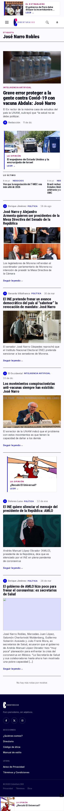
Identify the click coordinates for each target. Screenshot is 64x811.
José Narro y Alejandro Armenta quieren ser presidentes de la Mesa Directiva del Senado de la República (31, 218)
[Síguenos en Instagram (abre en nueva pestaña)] (22, 720)
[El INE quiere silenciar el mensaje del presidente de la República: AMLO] (32, 531)
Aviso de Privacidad (13, 766)
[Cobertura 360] (24, 22)
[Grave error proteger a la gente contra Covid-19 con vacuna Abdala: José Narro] (32, 67)
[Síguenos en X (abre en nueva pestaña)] (14, 720)
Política (33, 206)
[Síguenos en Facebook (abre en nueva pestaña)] (6, 720)
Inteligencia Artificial (17, 87)
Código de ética (11, 747)
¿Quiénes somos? (13, 735)
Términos (20, 788)
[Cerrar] (61, 795)
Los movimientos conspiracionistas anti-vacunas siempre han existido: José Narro (29, 387)
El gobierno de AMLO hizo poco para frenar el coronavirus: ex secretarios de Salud (30, 590)
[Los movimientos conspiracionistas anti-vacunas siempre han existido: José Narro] (32, 411)
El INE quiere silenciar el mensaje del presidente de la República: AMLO (30, 509)
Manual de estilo (12, 752)
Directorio (8, 741)
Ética (30, 788)
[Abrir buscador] (47, 22)
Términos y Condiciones (16, 772)
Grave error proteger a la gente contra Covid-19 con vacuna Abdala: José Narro (29, 98)
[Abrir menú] (7, 22)
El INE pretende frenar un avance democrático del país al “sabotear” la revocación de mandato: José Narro (30, 303)
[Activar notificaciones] (57, 22)
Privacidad (8, 788)
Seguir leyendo (13, 280)
